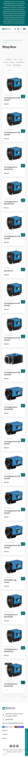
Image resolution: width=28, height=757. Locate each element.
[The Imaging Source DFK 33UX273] (13, 84)
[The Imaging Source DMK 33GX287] (13, 393)
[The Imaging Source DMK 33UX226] (13, 636)
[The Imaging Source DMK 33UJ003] (13, 670)
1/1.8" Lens (5, 62)
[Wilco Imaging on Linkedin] (17, 746)
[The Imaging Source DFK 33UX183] (13, 119)
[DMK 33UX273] (13, 257)
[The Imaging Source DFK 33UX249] (13, 324)
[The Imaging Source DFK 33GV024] (13, 532)
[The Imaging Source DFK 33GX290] (13, 497)
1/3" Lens (9, 65)
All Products (8, 59)
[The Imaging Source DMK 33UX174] (13, 153)
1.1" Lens (20, 59)
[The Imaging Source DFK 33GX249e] (13, 359)
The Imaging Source (9, 95)
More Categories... (17, 65)
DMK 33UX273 (8, 271)
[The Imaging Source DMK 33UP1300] (13, 188)
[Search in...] (20, 70)
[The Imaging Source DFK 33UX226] (13, 223)
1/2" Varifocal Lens (20, 62)
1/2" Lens (12, 62)
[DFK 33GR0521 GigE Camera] (13, 566)
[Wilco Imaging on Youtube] (14, 746)
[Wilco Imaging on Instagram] (10, 746)
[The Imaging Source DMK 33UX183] (13, 601)
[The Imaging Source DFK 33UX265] (13, 290)
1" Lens (15, 59)
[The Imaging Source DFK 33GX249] (13, 428)
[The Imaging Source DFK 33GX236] (13, 463)
